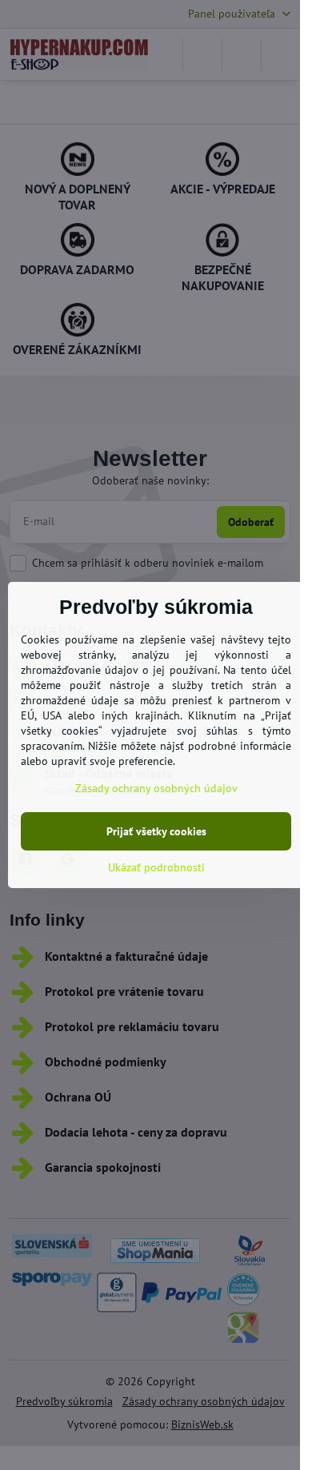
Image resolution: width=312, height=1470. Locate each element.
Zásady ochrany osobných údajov (156, 788)
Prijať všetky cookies (156, 831)
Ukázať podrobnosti (156, 867)
